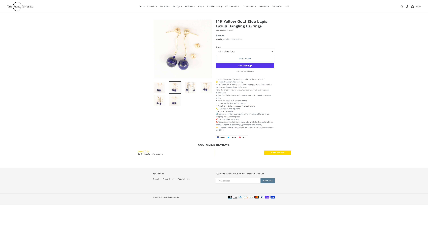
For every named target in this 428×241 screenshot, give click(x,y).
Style (218, 47)
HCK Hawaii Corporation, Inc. (169, 197)
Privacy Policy (168, 179)
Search (156, 179)
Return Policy (183, 179)
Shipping (219, 39)
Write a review (277, 153)
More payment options (245, 71)
